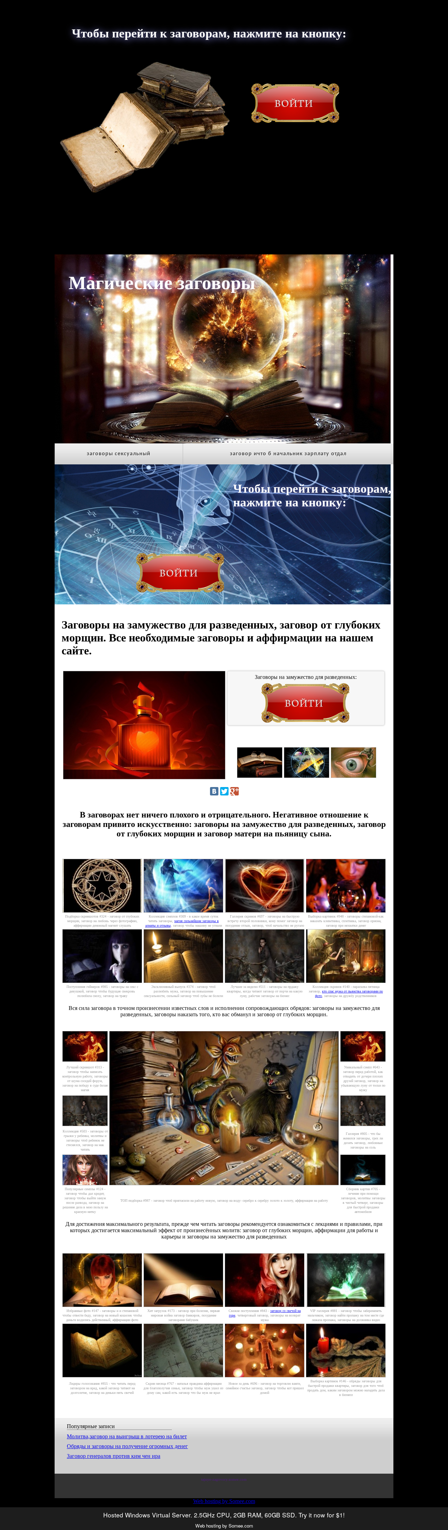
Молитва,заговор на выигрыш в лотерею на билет (127, 1436)
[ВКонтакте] (214, 791)
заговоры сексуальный (118, 454)
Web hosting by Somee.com (224, 1501)
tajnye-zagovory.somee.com (224, 1479)
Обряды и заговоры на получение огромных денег (127, 1446)
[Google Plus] (234, 791)
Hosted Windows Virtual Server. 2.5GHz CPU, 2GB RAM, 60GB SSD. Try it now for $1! (224, 1514)
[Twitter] (224, 791)
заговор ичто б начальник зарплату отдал (288, 454)
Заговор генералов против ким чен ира (113, 1456)
